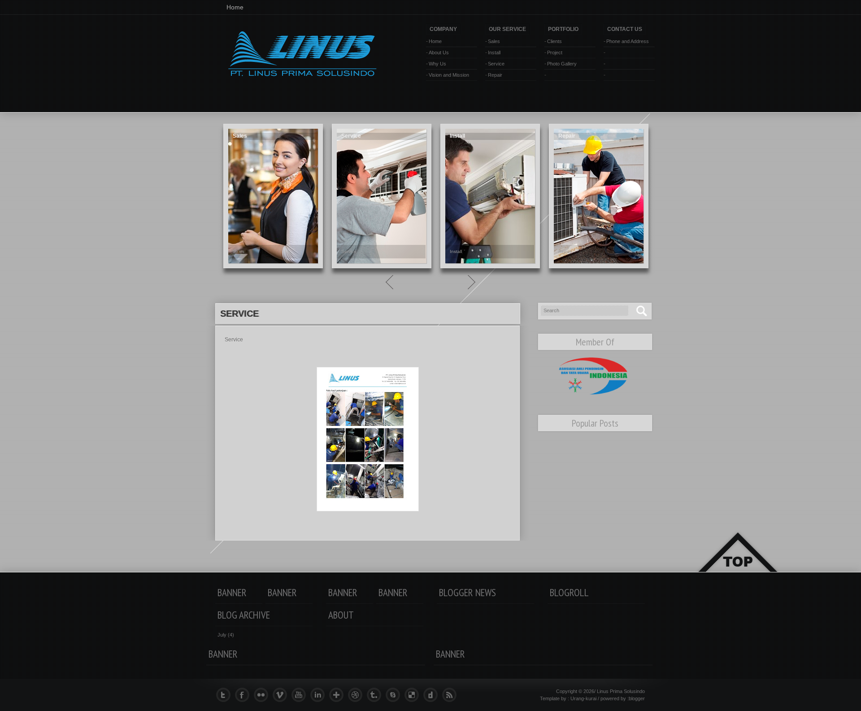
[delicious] (413, 695)
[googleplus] (338, 695)
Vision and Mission (449, 75)
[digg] (432, 695)
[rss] (451, 695)
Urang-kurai (583, 698)
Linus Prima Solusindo (621, 691)
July (221, 634)
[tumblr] (376, 695)
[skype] (395, 695)
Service (496, 63)
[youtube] (300, 695)
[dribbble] (357, 695)
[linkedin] (319, 695)
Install (494, 52)
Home (235, 7)
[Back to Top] (737, 562)
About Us (439, 52)
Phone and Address (627, 41)
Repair (495, 75)
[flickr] (263, 695)
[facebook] (244, 695)
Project (554, 52)
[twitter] (225, 695)
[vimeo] (282, 695)
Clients (554, 41)
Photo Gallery (562, 63)
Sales (494, 41)
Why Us (437, 63)
